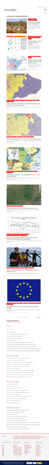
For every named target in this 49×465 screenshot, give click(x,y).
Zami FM (15, 444)
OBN (3, 454)
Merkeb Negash (16, 438)
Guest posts (22, 436)
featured (27, 234)
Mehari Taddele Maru (30, 436)
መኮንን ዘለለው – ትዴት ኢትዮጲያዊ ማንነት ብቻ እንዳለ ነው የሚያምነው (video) (20, 362)
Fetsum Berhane (38, 436)
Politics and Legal (23, 235)
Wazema (37, 449)
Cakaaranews (38, 453)
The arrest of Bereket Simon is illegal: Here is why (17, 334)
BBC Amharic (15, 447)
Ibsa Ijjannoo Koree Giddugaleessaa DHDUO (16, 412)
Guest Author (30, 30)
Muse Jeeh (30, 437)
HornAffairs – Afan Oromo (14, 407)
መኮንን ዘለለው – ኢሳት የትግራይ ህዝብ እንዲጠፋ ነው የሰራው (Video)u (18, 364)
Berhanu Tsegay (24, 437)
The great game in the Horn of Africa (14, 336)
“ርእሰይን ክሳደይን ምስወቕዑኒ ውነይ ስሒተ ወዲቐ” (15, 388)
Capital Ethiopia (27, 446)
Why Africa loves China (11, 340)
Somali (19, 448)
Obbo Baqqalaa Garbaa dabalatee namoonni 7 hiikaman (18, 410)
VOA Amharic (15, 453)
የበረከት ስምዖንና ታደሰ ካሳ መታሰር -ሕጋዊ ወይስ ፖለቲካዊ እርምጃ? (18, 366)
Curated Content (31, 51)
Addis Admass (27, 448)
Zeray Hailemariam (37, 437)
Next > (39, 317)
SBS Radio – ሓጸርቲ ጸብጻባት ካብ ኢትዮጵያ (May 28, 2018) (17, 390)
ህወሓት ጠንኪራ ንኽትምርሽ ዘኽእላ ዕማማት (14, 400)
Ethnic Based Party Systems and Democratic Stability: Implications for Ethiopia (23, 350)
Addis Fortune (27, 444)
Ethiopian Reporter (28, 447)
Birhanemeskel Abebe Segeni (34, 438)
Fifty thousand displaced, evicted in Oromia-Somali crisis (24, 139)
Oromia (39, 56)
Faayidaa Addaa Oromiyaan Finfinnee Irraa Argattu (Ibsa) (18, 428)
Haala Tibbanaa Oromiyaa (12, 414)
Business (29, 36)
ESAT (3, 448)
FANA (3, 447)
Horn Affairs (9, 325)
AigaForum (38, 444)
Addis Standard (39, 450)
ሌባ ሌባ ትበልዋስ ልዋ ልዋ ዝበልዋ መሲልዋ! (13, 394)
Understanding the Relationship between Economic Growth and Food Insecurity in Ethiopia (22, 238)
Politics (29, 57)
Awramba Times (39, 447)
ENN (3, 446)
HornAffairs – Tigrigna (13, 381)
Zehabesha (38, 452)
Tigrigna (20, 453)
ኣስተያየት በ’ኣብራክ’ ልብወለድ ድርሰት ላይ (13, 368)
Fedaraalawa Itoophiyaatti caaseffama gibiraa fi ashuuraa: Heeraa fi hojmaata (23, 422)
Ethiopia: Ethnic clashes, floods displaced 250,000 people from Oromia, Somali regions (23, 104)
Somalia (35, 171)
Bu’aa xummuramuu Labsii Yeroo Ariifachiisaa (16, 420)
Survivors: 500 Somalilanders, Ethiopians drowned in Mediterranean (22, 270)
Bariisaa (26, 453)
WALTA (3, 450)
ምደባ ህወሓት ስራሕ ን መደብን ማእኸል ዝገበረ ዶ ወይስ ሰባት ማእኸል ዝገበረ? (19, 396)
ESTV (3, 452)
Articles (14, 234)
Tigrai (36, 20)
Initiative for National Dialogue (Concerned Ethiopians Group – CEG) (21, 344)
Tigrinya (20, 447)
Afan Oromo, (15, 454)
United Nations (9, 172)
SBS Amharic (15, 450)
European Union (19, 303)
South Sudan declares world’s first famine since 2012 (22, 208)
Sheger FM (15, 446)
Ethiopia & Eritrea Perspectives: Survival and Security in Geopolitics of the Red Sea (24, 348)
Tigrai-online (38, 446)
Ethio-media (38, 455)
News (39, 37)
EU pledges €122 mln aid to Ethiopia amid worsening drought (22, 307)
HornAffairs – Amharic (13, 355)
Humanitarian (30, 20)
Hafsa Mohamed (16, 437)
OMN (3, 449)
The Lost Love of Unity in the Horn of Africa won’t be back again (20, 342)
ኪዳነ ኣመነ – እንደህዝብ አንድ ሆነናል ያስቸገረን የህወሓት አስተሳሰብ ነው (18, 358)
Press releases (30, 171)
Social (12, 101)
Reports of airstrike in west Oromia (14, 338)
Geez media (38, 448)
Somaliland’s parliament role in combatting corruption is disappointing (21, 346)
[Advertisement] (25, 3)
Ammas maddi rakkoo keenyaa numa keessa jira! (17, 416)
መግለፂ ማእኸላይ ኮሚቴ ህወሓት (12, 386)
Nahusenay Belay (24, 438)
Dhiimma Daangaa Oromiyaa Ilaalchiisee (15, 418)
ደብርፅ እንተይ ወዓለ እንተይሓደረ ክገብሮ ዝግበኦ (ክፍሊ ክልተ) (16, 398)
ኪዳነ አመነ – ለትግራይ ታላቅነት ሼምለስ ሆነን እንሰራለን (16, 360)
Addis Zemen (27, 450)
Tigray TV (4, 455)
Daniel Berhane (10, 143)
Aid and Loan (9, 234)
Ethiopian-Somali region (37, 36)
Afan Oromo (15, 448)
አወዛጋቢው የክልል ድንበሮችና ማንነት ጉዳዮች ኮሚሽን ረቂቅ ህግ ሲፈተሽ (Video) (20, 372)
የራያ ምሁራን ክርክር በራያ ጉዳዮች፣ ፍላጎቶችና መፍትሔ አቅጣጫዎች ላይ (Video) (20, 374)
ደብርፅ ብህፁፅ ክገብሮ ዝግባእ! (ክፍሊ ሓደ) (13, 402)
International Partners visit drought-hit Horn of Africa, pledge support (23, 175)
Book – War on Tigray (11, 332)
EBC (3, 444)
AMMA (3, 453)
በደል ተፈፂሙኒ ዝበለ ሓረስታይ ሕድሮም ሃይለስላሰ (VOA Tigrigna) (18, 392)
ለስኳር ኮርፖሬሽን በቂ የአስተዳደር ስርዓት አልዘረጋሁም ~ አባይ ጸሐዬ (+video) (19, 376)
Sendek (25, 449)
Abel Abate (43, 437)
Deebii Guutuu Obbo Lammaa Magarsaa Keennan (17, 426)
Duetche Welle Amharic (17, 449)
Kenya (36, 37)
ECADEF (37, 454)
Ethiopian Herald (27, 452)
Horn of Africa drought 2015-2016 (17, 171)
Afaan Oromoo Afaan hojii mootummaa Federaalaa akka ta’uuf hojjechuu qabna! (23, 424)
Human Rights (23, 100)
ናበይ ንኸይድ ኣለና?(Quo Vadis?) (12, 384)
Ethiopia (8, 100)
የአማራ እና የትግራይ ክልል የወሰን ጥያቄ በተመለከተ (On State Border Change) (20, 370)
